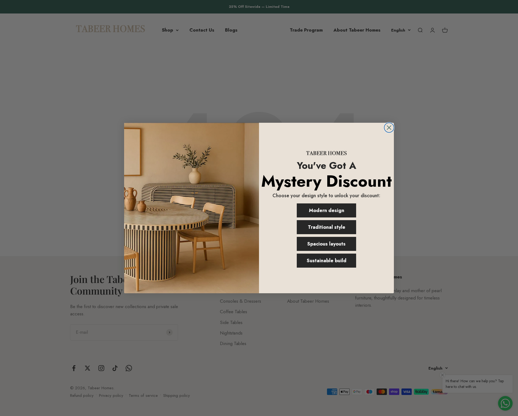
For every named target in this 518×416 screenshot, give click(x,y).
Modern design (326, 210)
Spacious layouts (326, 243)
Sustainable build (326, 260)
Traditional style (326, 227)
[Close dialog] (389, 127)
